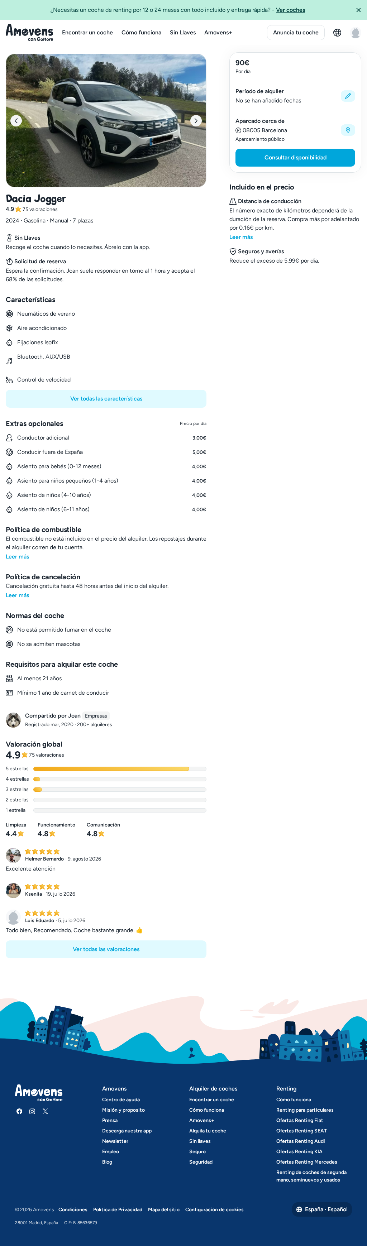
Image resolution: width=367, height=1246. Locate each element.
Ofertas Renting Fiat (299, 1120)
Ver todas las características (106, 398)
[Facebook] (19, 1111)
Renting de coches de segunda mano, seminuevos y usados (311, 1176)
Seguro (197, 1152)
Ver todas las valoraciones (106, 949)
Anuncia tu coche (296, 32)
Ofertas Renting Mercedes (306, 1162)
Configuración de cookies (214, 1210)
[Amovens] (29, 32)
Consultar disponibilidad (295, 157)
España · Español (326, 1209)
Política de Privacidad (117, 1210)
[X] (45, 1111)
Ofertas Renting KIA (299, 1152)
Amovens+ (218, 32)
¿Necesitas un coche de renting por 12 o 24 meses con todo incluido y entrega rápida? (178, 9)
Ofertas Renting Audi (300, 1141)
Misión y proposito (123, 1110)
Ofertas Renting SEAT (301, 1131)
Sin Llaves (183, 32)
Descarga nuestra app (127, 1131)
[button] (358, 10)
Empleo (110, 1152)
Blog (107, 1162)
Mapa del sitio (164, 1210)
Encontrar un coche (87, 32)
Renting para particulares (305, 1110)
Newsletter (115, 1141)
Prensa (110, 1120)
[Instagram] (32, 1111)
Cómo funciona (141, 32)
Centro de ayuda (121, 1100)
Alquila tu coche (207, 1131)
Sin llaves (200, 1141)
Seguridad (201, 1162)
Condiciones (72, 1210)
